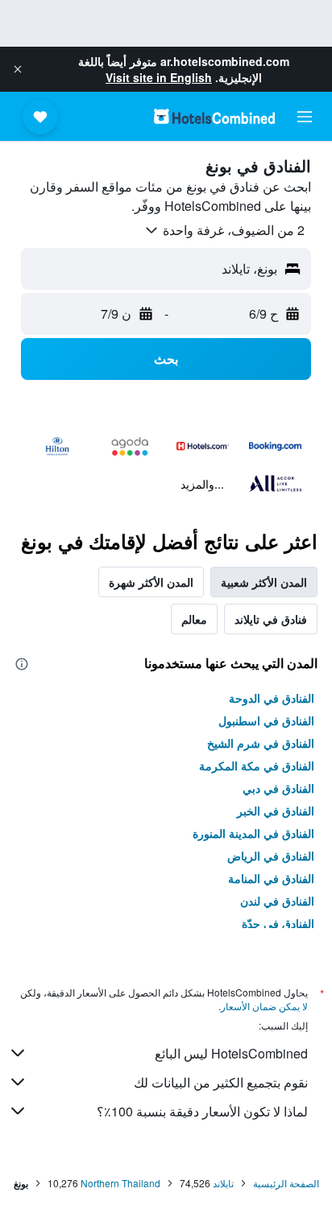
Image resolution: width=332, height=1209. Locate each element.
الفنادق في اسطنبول (266, 720)
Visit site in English (159, 77)
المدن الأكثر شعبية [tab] (264, 582)
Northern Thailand (120, 1183)
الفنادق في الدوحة (271, 698)
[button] (17, 69)
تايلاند (223, 1183)
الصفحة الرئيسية (286, 1183)
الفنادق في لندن (277, 901)
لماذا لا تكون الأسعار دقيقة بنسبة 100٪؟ (202, 1111)
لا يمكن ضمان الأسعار (264, 1006)
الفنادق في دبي (278, 788)
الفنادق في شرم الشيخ (260, 743)
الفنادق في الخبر (275, 811)
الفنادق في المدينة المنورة (253, 833)
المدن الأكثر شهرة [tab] (151, 582)
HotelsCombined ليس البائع (231, 1053)
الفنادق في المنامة (271, 878)
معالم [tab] (194, 619)
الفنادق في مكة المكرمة (256, 765)
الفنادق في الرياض (270, 856)
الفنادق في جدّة (278, 923)
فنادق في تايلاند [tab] (270, 619)
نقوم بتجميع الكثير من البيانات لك (221, 1082)
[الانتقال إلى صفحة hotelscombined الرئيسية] (214, 116)
